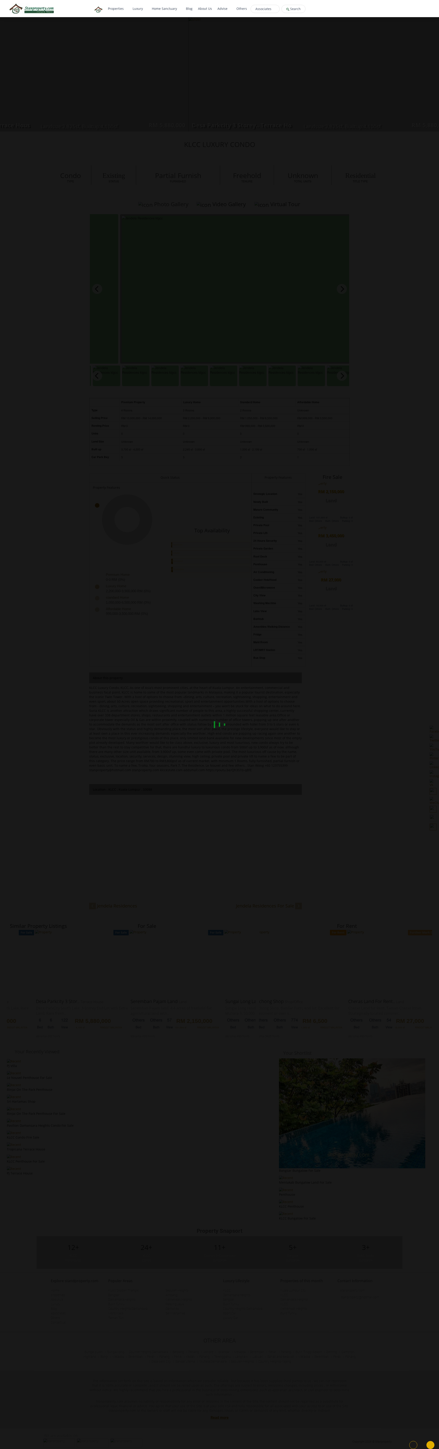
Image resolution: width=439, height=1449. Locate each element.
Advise (222, 8)
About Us (205, 8)
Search (295, 9)
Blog (189, 8)
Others (241, 8)
